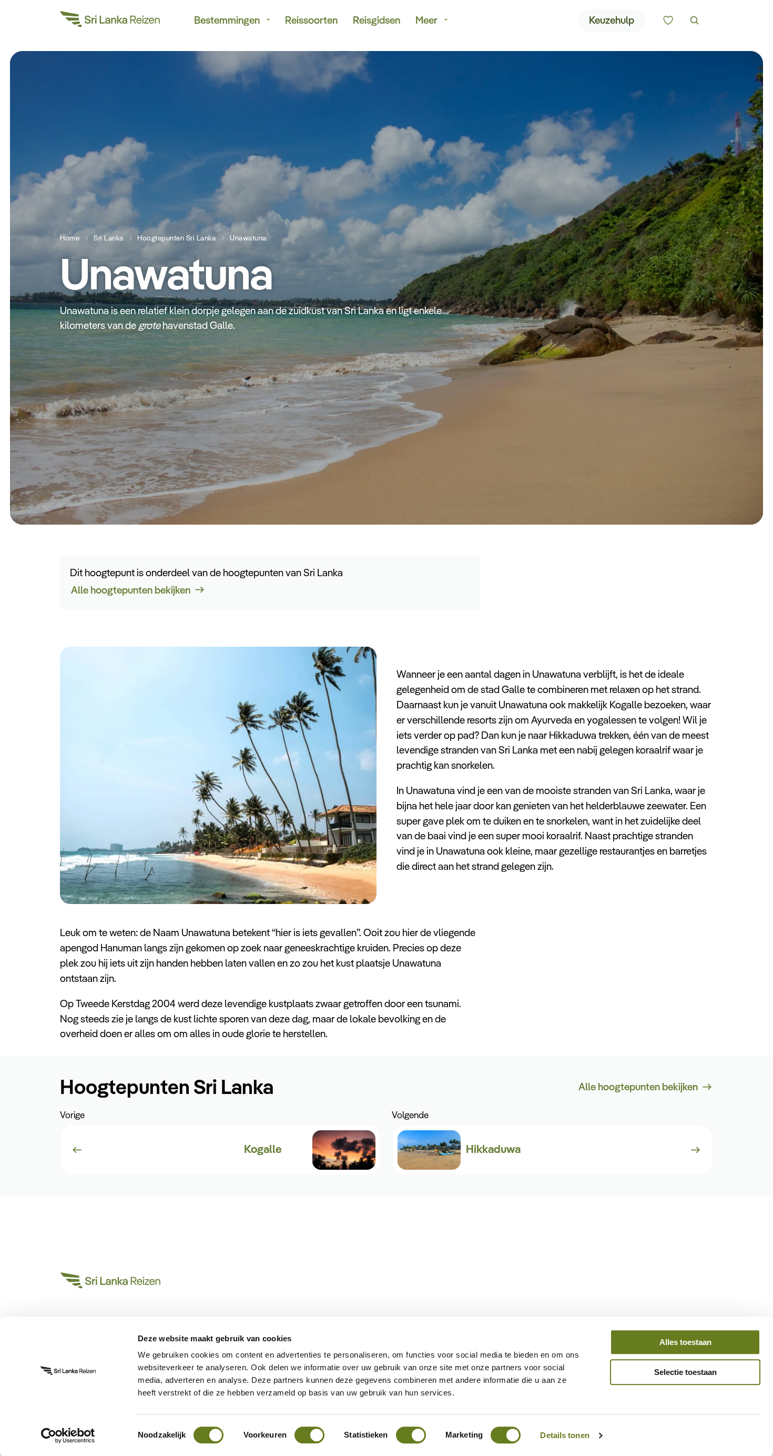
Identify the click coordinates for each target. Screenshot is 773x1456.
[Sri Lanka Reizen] (110, 21)
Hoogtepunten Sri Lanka (176, 237)
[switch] (309, 1430)
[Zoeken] (694, 20)
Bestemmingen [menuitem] (227, 20)
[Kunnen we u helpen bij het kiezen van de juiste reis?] (668, 20)
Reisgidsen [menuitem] (376, 20)
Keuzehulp (611, 20)
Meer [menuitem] (426, 20)
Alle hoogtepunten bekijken (130, 590)
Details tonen (564, 1435)
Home (69, 237)
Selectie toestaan (685, 1372)
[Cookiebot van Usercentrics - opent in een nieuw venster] (68, 1435)
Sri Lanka (109, 237)
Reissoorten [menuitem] (311, 20)
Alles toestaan (685, 1342)
